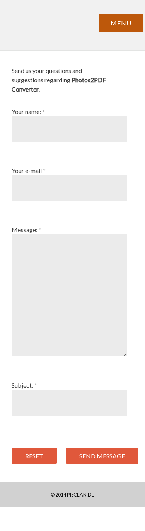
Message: (25, 229)
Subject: (22, 385)
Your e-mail (27, 170)
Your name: (26, 111)
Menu (121, 23)
